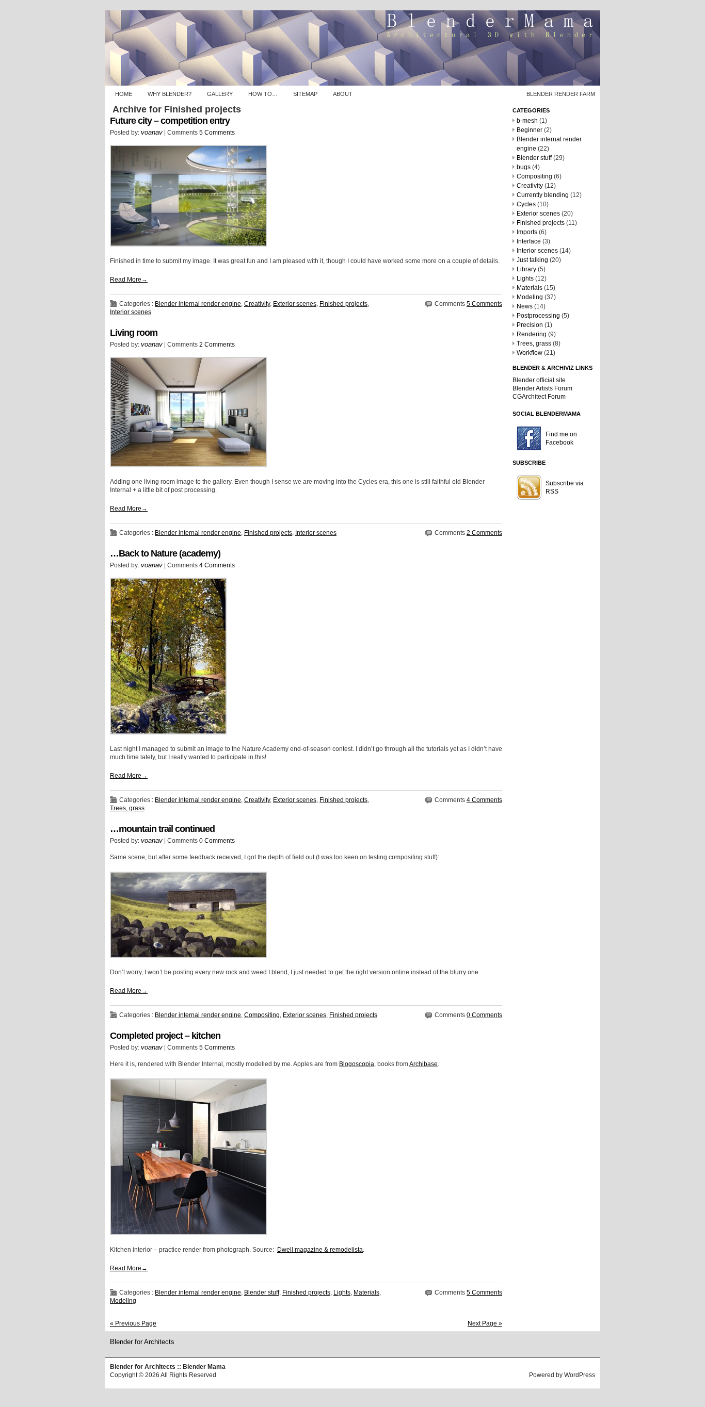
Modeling (123, 1300)
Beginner (529, 130)
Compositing (262, 1015)
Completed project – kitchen (165, 1035)
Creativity (257, 303)
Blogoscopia (356, 1064)
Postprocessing (538, 315)
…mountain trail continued (162, 829)
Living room (133, 333)
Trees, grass (127, 808)
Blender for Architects (142, 1342)
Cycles (526, 204)
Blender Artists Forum (542, 388)
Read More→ (129, 279)
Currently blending (543, 195)
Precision (530, 325)
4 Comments (217, 565)
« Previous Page (133, 1323)
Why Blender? (169, 94)
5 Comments (217, 132)
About (342, 94)
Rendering (532, 334)
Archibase (423, 1064)
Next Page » (485, 1323)
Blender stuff (261, 1292)
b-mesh (527, 120)
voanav (152, 132)
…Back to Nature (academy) (165, 553)
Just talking (532, 260)
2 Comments (217, 344)
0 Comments (217, 840)
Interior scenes (130, 312)
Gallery (220, 94)
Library (526, 269)
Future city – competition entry (170, 121)
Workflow (529, 352)
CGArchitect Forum (539, 396)
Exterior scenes (294, 303)
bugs (524, 167)
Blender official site (539, 380)
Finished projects (343, 303)
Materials (366, 1292)
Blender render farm (560, 94)
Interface (529, 241)
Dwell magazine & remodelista (320, 1249)
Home (123, 94)
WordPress (579, 1375)
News (525, 306)
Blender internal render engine (198, 303)
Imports (527, 232)
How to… (263, 94)
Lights (341, 1292)
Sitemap (305, 94)
